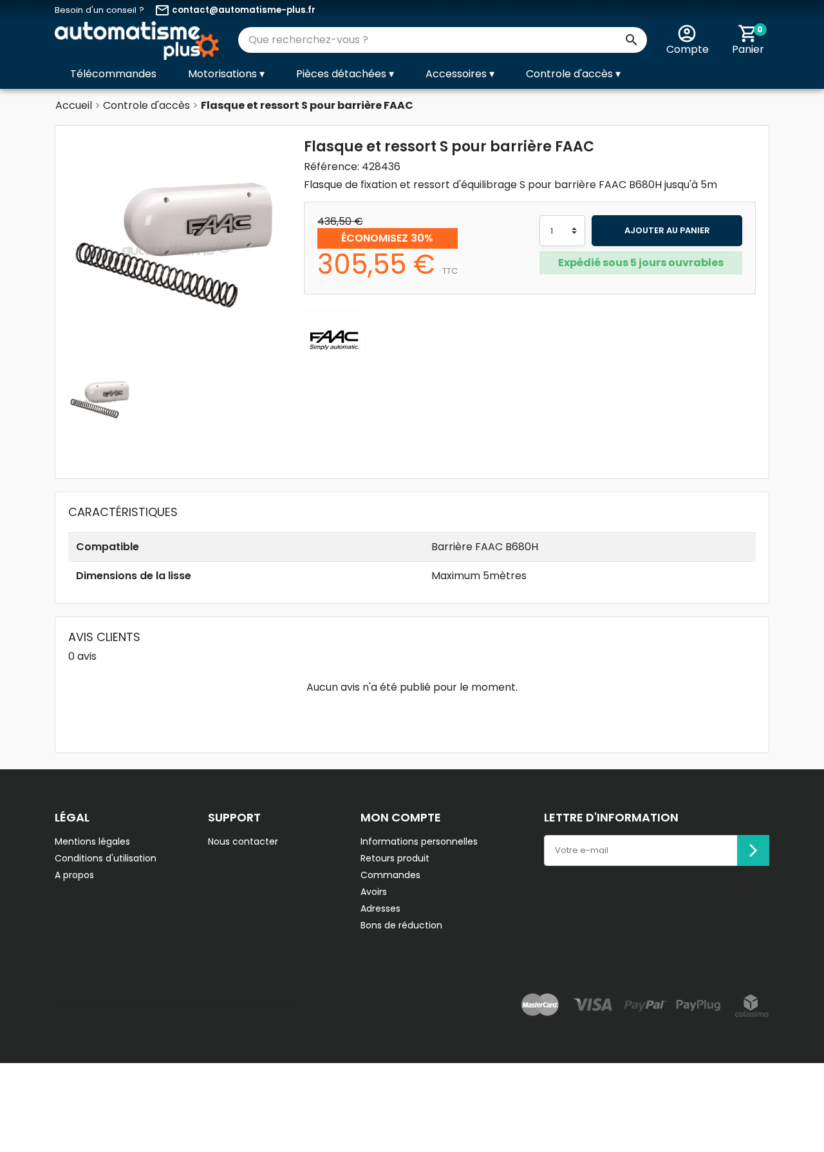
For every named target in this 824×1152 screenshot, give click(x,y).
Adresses (380, 908)
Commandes (390, 875)
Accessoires (460, 73)
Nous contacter (243, 841)
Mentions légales (92, 841)
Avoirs (373, 891)
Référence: (331, 166)
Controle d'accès (573, 73)
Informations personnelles (419, 841)
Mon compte (400, 817)
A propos (74, 875)
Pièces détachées (345, 73)
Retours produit (394, 858)
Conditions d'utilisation (105, 858)
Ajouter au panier (667, 230)
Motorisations (226, 73)
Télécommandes (113, 73)
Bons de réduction (401, 925)
